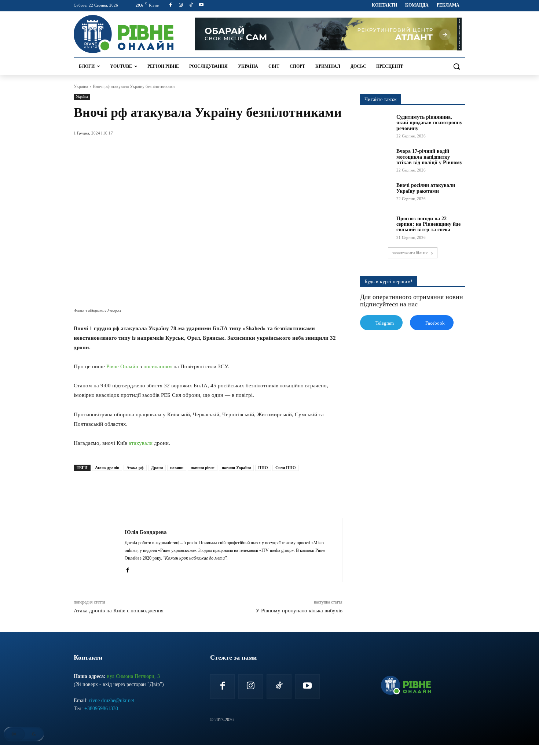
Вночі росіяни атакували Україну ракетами (425, 187)
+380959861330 (101, 708)
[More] (216, 481)
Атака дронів (107, 467)
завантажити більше (410, 252)
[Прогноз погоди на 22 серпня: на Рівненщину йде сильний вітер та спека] (376, 227)
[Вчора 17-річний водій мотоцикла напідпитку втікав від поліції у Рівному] (376, 159)
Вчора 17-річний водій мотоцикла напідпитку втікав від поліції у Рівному (429, 156)
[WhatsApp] (165, 481)
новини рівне (202, 467)
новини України (236, 467)
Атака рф (135, 467)
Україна (81, 86)
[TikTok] (191, 5)
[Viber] (199, 481)
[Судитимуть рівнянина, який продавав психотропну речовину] (376, 125)
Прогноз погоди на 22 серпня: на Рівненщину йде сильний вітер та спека (428, 224)
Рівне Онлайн (122, 366)
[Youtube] (201, 5)
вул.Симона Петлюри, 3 (133, 676)
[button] (456, 66)
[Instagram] (181, 5)
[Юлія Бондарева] (99, 550)
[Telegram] (182, 481)
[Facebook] (170, 5)
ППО (263, 467)
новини (176, 467)
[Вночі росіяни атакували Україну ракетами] (376, 193)
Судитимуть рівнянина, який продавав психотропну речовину (429, 122)
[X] (148, 481)
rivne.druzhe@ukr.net (111, 700)
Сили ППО (285, 467)
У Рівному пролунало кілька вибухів (299, 610)
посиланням (157, 366)
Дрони (157, 467)
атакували (141, 443)
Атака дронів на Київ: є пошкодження (119, 610)
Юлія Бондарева (146, 532)
